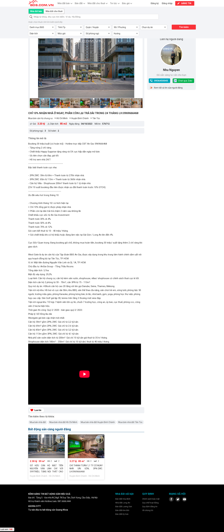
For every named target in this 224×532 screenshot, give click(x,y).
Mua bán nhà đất (38, 422)
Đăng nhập (167, 3)
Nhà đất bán (64, 3)
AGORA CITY (34, 506)
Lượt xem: (4, 529)
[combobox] (41, 27)
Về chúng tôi (147, 510)
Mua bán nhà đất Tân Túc (130, 422)
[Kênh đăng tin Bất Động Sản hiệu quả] (41, 3)
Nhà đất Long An (122, 503)
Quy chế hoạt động (150, 503)
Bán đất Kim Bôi (122, 510)
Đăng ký (155, 3)
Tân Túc (96, 118)
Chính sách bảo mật (151, 499)
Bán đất (79, 3)
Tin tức (113, 3)
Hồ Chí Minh (62, 118)
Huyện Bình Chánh (80, 118)
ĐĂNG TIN (186, 3)
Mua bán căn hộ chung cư (40, 118)
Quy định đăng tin (149, 506)
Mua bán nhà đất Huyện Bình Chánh (98, 422)
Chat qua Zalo (185, 80)
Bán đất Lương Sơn (123, 506)
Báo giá (126, 3)
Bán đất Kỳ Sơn (121, 514)
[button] (32, 65)
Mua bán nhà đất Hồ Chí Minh (63, 422)
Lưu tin (37, 410)
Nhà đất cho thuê (96, 3)
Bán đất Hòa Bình (122, 499)
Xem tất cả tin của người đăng (168, 87)
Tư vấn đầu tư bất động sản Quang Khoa (48, 510)
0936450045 (161, 80)
